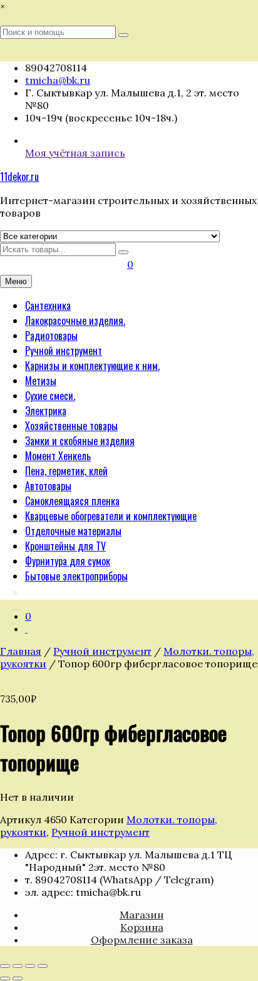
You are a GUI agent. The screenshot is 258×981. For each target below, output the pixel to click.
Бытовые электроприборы (76, 575)
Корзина (141, 927)
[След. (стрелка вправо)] (18, 978)
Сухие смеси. (50, 395)
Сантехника (48, 305)
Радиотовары (51, 335)
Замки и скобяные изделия (80, 440)
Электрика (45, 410)
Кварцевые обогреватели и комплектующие (111, 515)
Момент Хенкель (58, 455)
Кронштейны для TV (65, 545)
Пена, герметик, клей (66, 470)
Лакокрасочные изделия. (75, 320)
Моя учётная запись (75, 152)
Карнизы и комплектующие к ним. (92, 365)
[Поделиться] (30, 966)
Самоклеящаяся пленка (72, 500)
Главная (20, 651)
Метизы (40, 380)
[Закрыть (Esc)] (43, 966)
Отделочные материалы (73, 530)
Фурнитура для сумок (67, 560)
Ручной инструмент (63, 350)
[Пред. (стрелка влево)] (5, 978)
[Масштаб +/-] (5, 966)
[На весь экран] (18, 966)
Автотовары (48, 485)
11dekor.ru (19, 176)
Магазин (141, 914)
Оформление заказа (142, 939)
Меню (16, 281)
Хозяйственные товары (71, 425)
